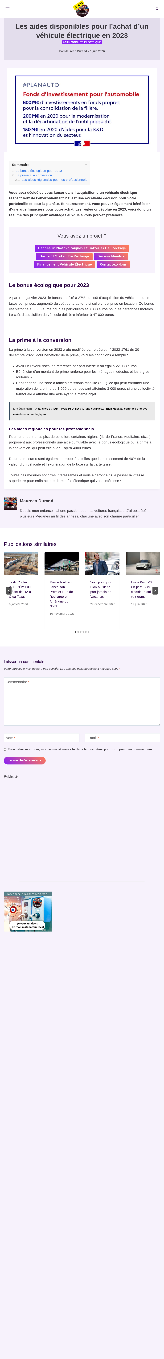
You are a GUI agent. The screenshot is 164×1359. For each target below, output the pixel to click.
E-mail (92, 738)
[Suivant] (155, 591)
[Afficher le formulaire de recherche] (157, 9)
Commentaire (18, 682)
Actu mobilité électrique (82, 42)
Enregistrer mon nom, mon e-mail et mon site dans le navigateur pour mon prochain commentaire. (80, 749)
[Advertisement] (28, 827)
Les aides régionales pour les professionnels (54, 179)
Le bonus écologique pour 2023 (39, 170)
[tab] (75, 632)
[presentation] (21, 563)
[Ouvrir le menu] (7, 9)
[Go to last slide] (9, 591)
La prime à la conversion (34, 175)
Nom (11, 738)
